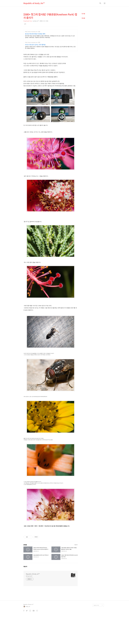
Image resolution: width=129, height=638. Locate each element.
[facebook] (23, 611)
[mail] (37, 611)
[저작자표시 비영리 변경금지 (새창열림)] (41, 537)
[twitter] (27, 611)
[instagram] (30, 611)
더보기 (76, 545)
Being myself (29, 576)
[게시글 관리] (31, 537)
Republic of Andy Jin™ (34, 3)
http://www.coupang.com (31, 31)
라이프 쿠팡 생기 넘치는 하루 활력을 (35, 45)
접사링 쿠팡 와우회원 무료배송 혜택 (35, 34)
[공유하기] (29, 537)
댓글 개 (25, 566)
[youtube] (33, 611)
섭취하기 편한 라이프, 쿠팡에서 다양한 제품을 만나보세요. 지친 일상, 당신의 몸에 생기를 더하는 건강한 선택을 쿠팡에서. (50, 47)
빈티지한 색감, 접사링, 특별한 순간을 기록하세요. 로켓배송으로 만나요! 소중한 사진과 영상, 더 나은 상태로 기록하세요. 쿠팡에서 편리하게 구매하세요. (50, 36)
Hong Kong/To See (27, 21)
